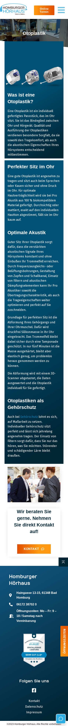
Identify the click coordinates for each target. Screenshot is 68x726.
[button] (7, 719)
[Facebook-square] (34, 690)
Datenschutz (34, 706)
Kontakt (34, 701)
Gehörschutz (29, 417)
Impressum (34, 712)
